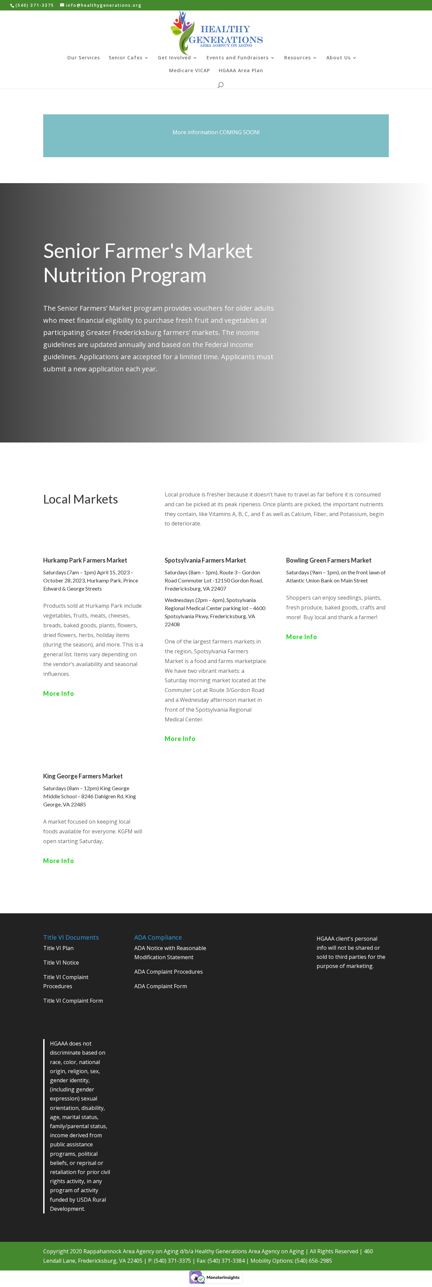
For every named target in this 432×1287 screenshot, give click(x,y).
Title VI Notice (61, 962)
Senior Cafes (125, 58)
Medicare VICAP (189, 71)
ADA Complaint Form (160, 986)
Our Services (83, 58)
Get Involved (174, 58)
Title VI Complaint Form (73, 1000)
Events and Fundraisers (238, 58)
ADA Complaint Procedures (168, 971)
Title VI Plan (58, 948)
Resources (297, 58)
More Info (58, 693)
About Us (338, 58)
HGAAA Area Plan (241, 71)
